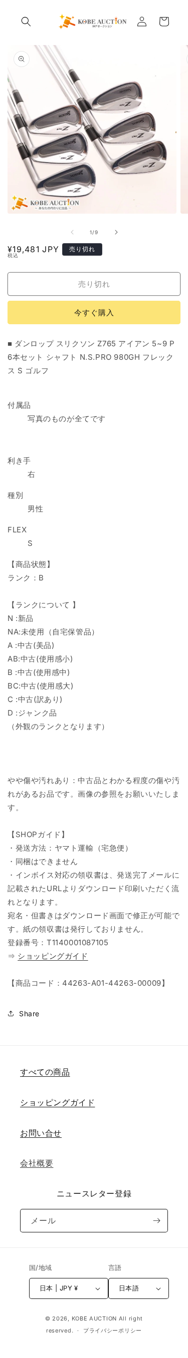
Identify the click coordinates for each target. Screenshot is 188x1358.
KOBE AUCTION (94, 1318)
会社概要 (36, 1163)
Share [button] (29, 1013)
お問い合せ (41, 1133)
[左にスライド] (72, 232)
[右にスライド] (116, 232)
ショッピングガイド (53, 956)
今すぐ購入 (94, 312)
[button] (26, 22)
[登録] (156, 1220)
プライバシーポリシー (112, 1330)
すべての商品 (45, 1072)
